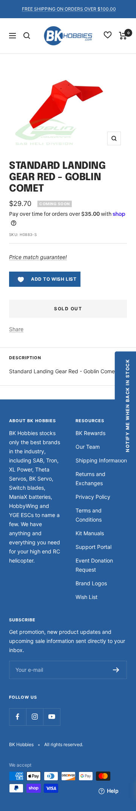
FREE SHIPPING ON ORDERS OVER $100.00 (69, 9)
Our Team (88, 446)
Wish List (86, 597)
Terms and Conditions (89, 515)
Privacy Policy (93, 497)
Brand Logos (91, 583)
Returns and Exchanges (90, 478)
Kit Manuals (90, 533)
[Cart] (123, 35)
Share (16, 329)
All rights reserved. (63, 744)
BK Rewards (90, 433)
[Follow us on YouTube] (51, 716)
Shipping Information (101, 460)
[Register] (116, 670)
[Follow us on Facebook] (17, 716)
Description (25, 357)
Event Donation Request (94, 565)
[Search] (26, 35)
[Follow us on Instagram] (34, 716)
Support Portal (93, 547)
